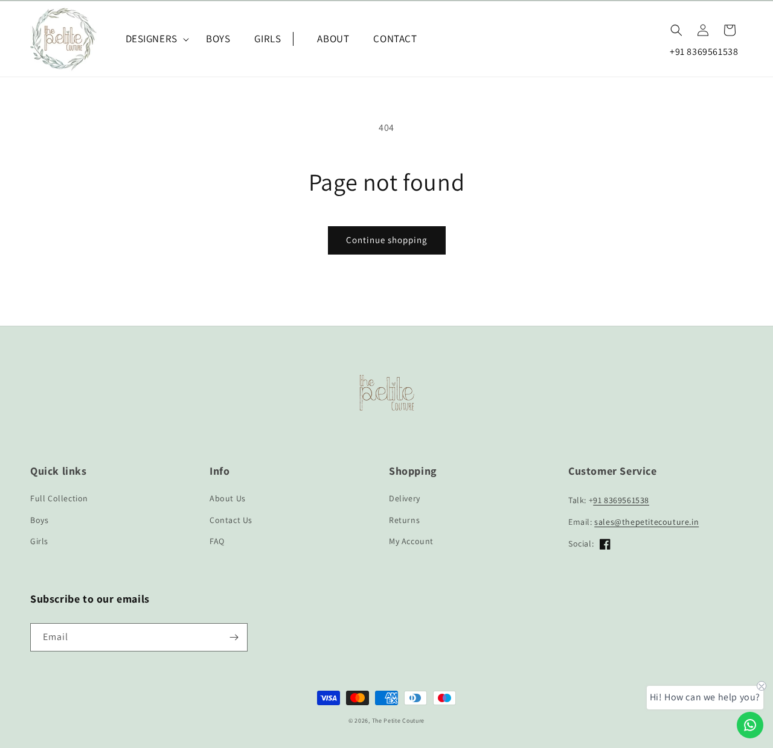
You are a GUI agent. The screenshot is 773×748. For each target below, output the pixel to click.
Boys (39, 520)
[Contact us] (750, 725)
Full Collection (59, 498)
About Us (228, 498)
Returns (404, 520)
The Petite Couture (398, 720)
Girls (39, 541)
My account (411, 541)
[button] (154, 38)
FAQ (217, 541)
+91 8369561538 (704, 51)
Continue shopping (387, 240)
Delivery (404, 498)
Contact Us (231, 520)
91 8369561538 (621, 500)
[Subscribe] (233, 637)
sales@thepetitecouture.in (646, 521)
